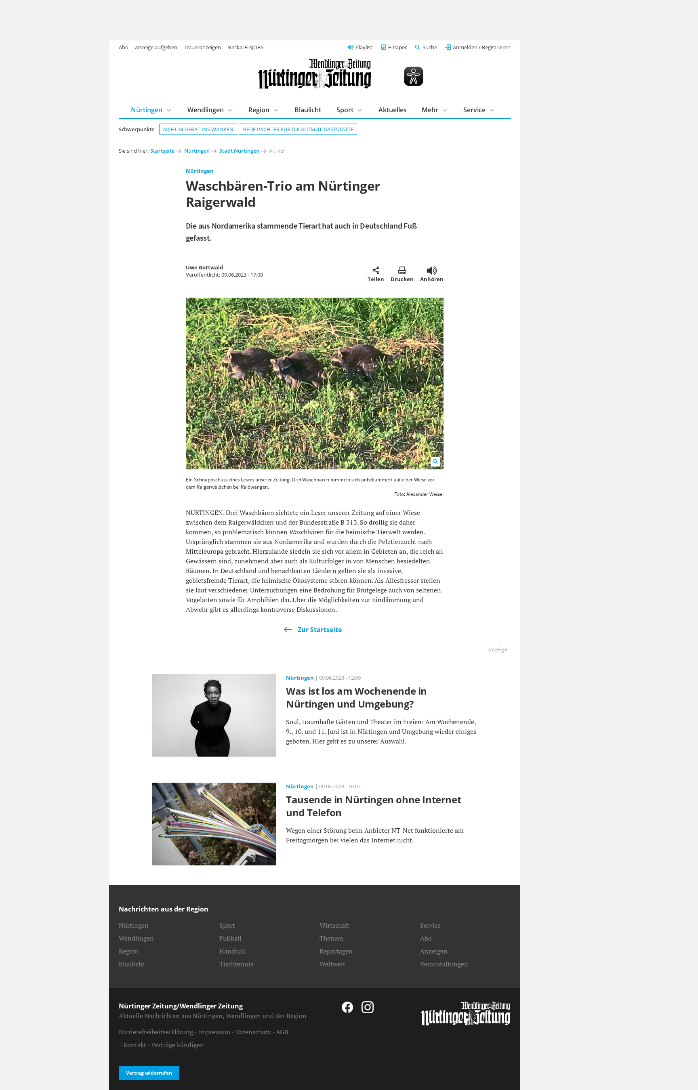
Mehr (430, 109)
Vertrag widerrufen (149, 1072)
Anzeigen (434, 951)
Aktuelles (392, 109)
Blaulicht (307, 109)
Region (258, 109)
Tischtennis (236, 964)
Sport (344, 109)
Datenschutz (253, 1031)
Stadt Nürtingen (239, 150)
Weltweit (332, 964)
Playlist (363, 47)
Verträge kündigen (177, 1044)
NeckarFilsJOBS (245, 47)
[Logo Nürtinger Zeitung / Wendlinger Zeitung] (314, 73)
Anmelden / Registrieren (482, 47)
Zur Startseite (320, 629)
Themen (331, 938)
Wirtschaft (334, 925)
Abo (123, 47)
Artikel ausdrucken (402, 270)
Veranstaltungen (444, 964)
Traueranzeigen (202, 47)
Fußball (230, 938)
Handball (232, 951)
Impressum (214, 1031)
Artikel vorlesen (432, 270)
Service (474, 109)
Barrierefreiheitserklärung (156, 1031)
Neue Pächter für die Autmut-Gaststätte (297, 129)
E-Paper (397, 47)
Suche (430, 47)
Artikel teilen (376, 270)
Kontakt (135, 1044)
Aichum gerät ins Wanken (198, 129)
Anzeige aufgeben (156, 47)
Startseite (162, 150)
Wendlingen (205, 109)
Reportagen (336, 951)
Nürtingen (146, 109)
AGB (282, 1031)
